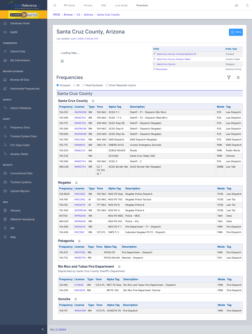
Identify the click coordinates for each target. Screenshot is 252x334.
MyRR (13, 32)
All (78, 85)
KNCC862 (80, 139)
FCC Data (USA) (20, 145)
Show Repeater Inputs (122, 85)
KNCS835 (80, 290)
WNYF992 (80, 252)
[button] (236, 5)
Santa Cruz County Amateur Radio (173, 59)
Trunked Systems (20, 182)
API (12, 228)
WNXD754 (80, 117)
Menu (238, 32)
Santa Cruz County (108, 14)
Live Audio (121, 5)
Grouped (65, 85)
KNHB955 (80, 145)
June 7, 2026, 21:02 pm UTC (84, 38)
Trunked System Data (23, 136)
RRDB (56, 14)
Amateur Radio (19, 154)
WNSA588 (80, 310)
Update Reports (20, 191)
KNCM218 (80, 204)
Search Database (20, 107)
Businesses (162, 69)
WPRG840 (80, 215)
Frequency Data (20, 127)
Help (13, 237)
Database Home (20, 23)
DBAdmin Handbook (22, 219)
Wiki (103, 5)
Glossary (15, 210)
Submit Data (17, 51)
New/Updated (94, 85)
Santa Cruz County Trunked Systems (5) (176, 54)
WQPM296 (81, 112)
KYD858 (79, 285)
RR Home (69, 5)
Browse (68, 14)
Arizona (88, 14)
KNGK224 (80, 150)
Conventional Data (21, 173)
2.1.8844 (61, 329)
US (78, 14)
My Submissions (20, 60)
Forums (88, 5)
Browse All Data (19, 79)
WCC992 (79, 232)
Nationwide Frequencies (24, 88)
